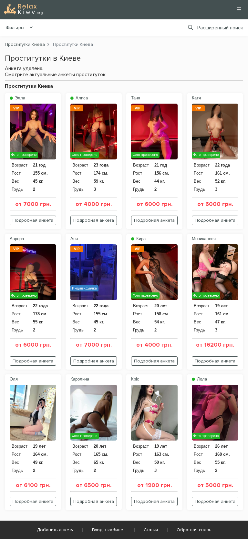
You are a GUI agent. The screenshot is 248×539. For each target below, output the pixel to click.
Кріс (135, 379)
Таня (135, 98)
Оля (14, 379)
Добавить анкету (55, 530)
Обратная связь (194, 530)
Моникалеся (204, 238)
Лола (201, 379)
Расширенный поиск (220, 28)
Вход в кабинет (108, 530)
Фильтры (15, 27)
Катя (196, 98)
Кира (140, 238)
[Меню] (239, 9)
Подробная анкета (33, 220)
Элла (19, 98)
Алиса (81, 98)
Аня (74, 238)
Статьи (151, 530)
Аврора (17, 238)
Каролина (79, 379)
